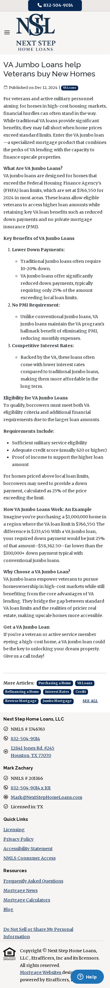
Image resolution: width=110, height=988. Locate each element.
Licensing (14, 829)
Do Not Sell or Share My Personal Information (38, 933)
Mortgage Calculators (26, 900)
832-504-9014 (57, 5)
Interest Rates (57, 692)
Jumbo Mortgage (57, 701)
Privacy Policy (18, 839)
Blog (8, 909)
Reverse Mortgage (20, 701)
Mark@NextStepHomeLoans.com (46, 797)
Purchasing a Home (54, 683)
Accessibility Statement (28, 848)
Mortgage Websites (41, 972)
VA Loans (69, 88)
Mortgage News (20, 890)
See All (90, 701)
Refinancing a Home (22, 692)
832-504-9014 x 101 (31, 788)
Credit (80, 692)
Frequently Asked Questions (33, 881)
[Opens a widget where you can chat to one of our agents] (87, 977)
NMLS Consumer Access (29, 858)
